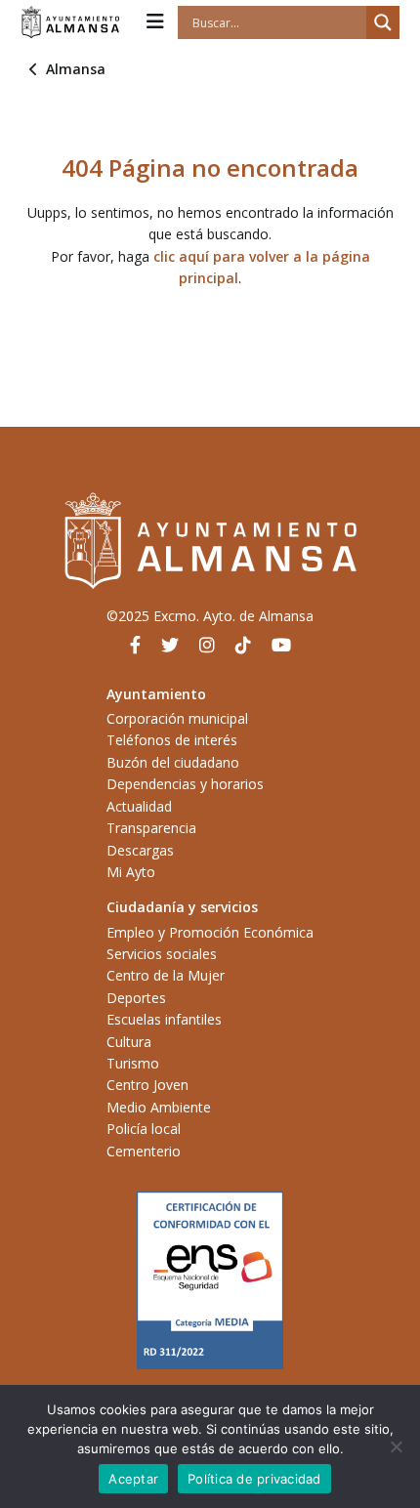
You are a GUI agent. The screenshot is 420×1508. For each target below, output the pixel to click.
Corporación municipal (177, 718)
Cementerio (143, 1151)
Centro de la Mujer (165, 975)
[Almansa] (70, 22)
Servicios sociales (161, 953)
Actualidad (139, 806)
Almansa (75, 69)
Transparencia (151, 827)
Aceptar (133, 1479)
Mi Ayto (130, 871)
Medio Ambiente (158, 1107)
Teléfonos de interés (171, 740)
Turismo (132, 1063)
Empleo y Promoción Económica (210, 932)
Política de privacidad (254, 1479)
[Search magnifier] (382, 22)
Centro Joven (147, 1084)
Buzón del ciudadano (172, 762)
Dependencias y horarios (185, 784)
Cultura (128, 1041)
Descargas (140, 850)
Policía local (143, 1128)
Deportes (136, 997)
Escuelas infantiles (164, 1019)
